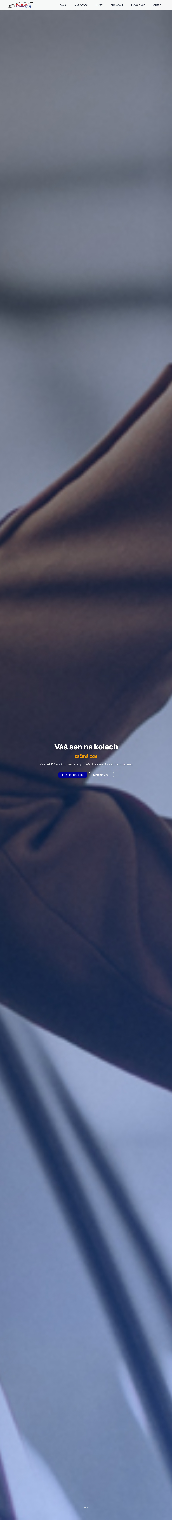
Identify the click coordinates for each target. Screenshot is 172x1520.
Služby (99, 5)
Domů (63, 5)
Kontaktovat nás (101, 775)
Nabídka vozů (80, 5)
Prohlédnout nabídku (72, 775)
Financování (117, 5)
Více (86, 1507)
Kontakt (157, 5)
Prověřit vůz (138, 5)
